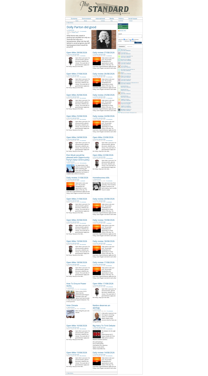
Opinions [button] (129, 46)
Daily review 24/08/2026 (104, 116)
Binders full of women (126, 82)
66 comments (83, 119)
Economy (74, 18)
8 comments (109, 265)
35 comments (83, 223)
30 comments (109, 158)
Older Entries (70, 22)
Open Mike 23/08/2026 (103, 137)
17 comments (109, 98)
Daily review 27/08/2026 (104, 52)
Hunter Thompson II (130, 112)
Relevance (127, 41)
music (77, 32)
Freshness (133, 41)
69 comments (83, 163)
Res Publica (123, 69)
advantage (71, 30)
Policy (94, 21)
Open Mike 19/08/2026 (76, 241)
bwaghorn (123, 99)
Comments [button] (122, 46)
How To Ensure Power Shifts (76, 284)
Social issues (132, 18)
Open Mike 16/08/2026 (76, 325)
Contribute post (122, 28)
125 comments (109, 287)
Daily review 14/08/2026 (104, 352)
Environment (86, 18)
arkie (128, 62)
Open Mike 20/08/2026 (76, 220)
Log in (120, 24)
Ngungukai (123, 109)
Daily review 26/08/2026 (104, 73)
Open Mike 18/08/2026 (76, 262)
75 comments (83, 140)
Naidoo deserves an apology (101, 306)
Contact (130, 21)
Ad (127, 99)
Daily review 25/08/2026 (104, 95)
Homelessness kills (101, 177)
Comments (136, 39)
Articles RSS (123, 30)
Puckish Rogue (128, 102)
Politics (121, 18)
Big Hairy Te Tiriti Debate (104, 325)
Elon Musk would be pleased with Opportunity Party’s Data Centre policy (77, 157)
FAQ (112, 21)
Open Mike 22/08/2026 (103, 155)
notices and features (73, 54)
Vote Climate (72, 305)
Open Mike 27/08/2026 (76, 73)
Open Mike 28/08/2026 (76, 52)
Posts (126, 39)
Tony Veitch (123, 52)
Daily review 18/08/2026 (104, 241)
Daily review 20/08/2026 (104, 198)
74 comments (83, 265)
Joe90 (128, 106)
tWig (128, 59)
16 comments (83, 31)
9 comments (109, 244)
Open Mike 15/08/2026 (76, 352)
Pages (130, 39)
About (85, 21)
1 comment (82, 181)
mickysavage (71, 162)
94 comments (83, 244)
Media (112, 18)
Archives (103, 21)
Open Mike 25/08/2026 (76, 116)
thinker (128, 109)
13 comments (109, 329)
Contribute (120, 21)
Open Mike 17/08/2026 (103, 283)
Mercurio (123, 49)
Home (77, 21)
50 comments (83, 289)
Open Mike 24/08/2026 (76, 137)
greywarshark (124, 86)
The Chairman (130, 69)
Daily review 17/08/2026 (104, 262)
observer (123, 56)
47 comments (83, 77)
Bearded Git (123, 59)
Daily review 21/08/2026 (77, 177)
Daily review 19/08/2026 (104, 220)
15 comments (109, 77)
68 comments (83, 356)
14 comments (109, 119)
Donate (120, 26)
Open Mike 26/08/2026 (76, 95)
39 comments (109, 140)
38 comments (83, 329)
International (100, 18)
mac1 (122, 102)
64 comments (83, 98)
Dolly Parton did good (81, 27)
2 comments (82, 55)
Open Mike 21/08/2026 (76, 198)
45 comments (109, 356)
